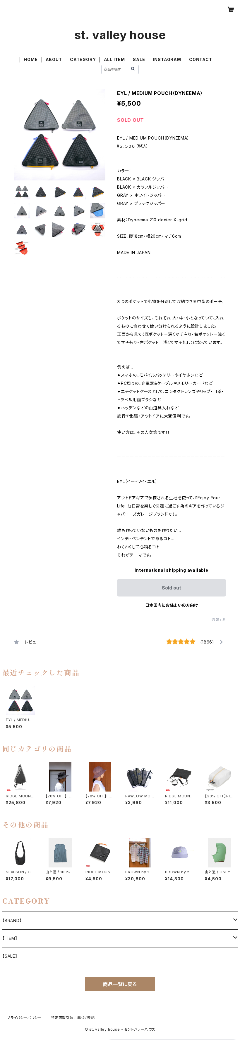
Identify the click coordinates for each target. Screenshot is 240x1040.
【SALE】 (10, 956)
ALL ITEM (114, 59)
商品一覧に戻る (120, 984)
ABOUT (54, 59)
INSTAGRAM (167, 59)
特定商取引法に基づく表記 (73, 1017)
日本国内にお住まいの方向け (171, 605)
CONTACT (200, 59)
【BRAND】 (12, 920)
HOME (30, 59)
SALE (139, 59)
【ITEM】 (10, 938)
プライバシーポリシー (24, 1017)
